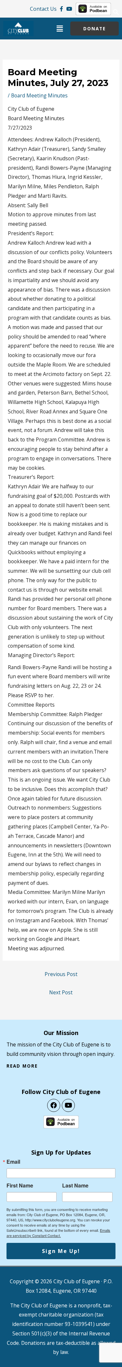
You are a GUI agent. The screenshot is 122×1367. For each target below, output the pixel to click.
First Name (20, 1185)
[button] (116, 14)
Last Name (75, 1185)
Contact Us (43, 8)
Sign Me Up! (61, 1251)
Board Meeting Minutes (39, 95)
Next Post (61, 992)
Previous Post (61, 974)
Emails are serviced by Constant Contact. (58, 1233)
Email (13, 1161)
